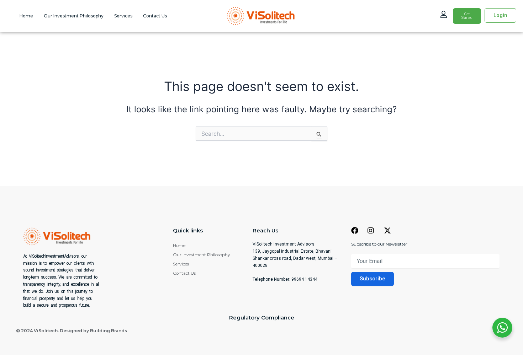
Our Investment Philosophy (74, 15)
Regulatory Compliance (261, 317)
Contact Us (155, 15)
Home (26, 15)
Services (123, 15)
